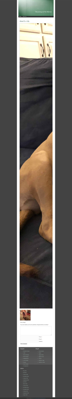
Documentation (41, 351)
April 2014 (25, 381)
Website (40, 341)
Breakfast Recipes (26, 351)
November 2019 (26, 376)
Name (40, 336)
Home (20, 16)
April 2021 (25, 372)
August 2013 (25, 394)
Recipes (24, 362)
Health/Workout (25, 358)
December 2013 (26, 387)
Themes (40, 358)
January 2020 (25, 374)
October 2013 (25, 391)
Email (40, 339)
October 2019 (25, 378)
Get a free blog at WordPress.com (39, 398)
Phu (33, 398)
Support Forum (41, 356)
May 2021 (25, 370)
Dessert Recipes (26, 354)
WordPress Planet (42, 362)
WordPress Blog (41, 360)
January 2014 (25, 385)
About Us (24, 16)
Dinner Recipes (25, 356)
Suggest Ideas (41, 354)
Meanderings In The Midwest (43, 12)
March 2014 (25, 383)
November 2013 (26, 389)
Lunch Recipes (25, 360)
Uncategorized (25, 365)
